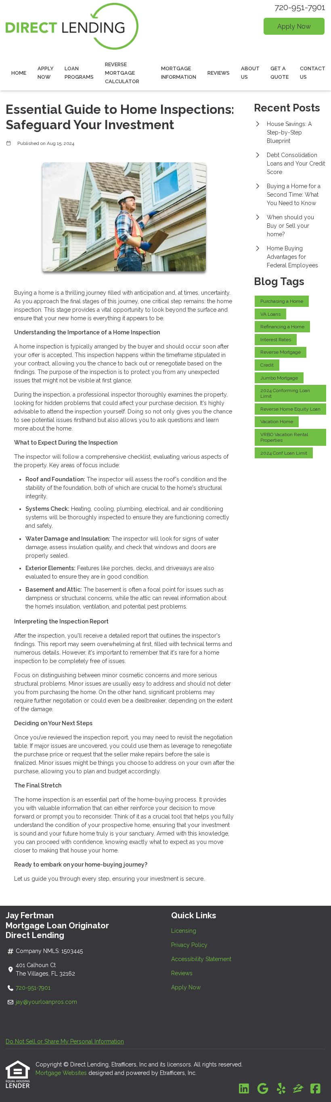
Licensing (183, 931)
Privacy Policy (189, 945)
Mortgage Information (178, 72)
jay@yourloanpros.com (46, 1002)
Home (18, 73)
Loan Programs (79, 72)
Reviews (218, 73)
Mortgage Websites (62, 1073)
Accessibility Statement (201, 959)
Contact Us (312, 72)
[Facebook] (315, 1089)
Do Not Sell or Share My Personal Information (65, 1041)
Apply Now (294, 26)
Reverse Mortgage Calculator (122, 72)
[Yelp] (281, 1089)
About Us (250, 72)
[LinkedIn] (244, 1089)
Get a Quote (279, 72)
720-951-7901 (299, 7)
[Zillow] (298, 1089)
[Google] (263, 1089)
